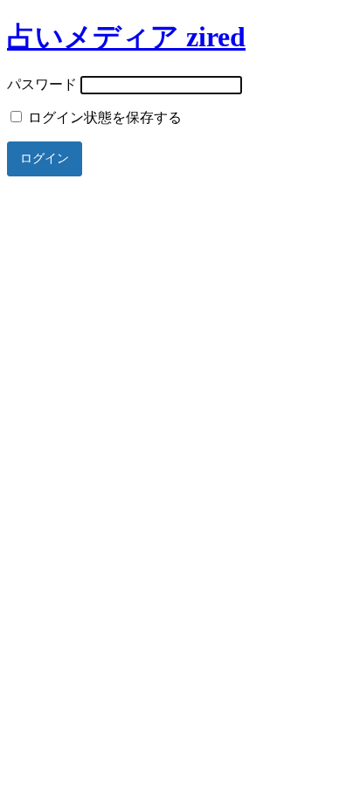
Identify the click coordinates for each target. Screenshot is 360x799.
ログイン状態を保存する (103, 117)
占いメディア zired (126, 36)
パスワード (42, 84)
